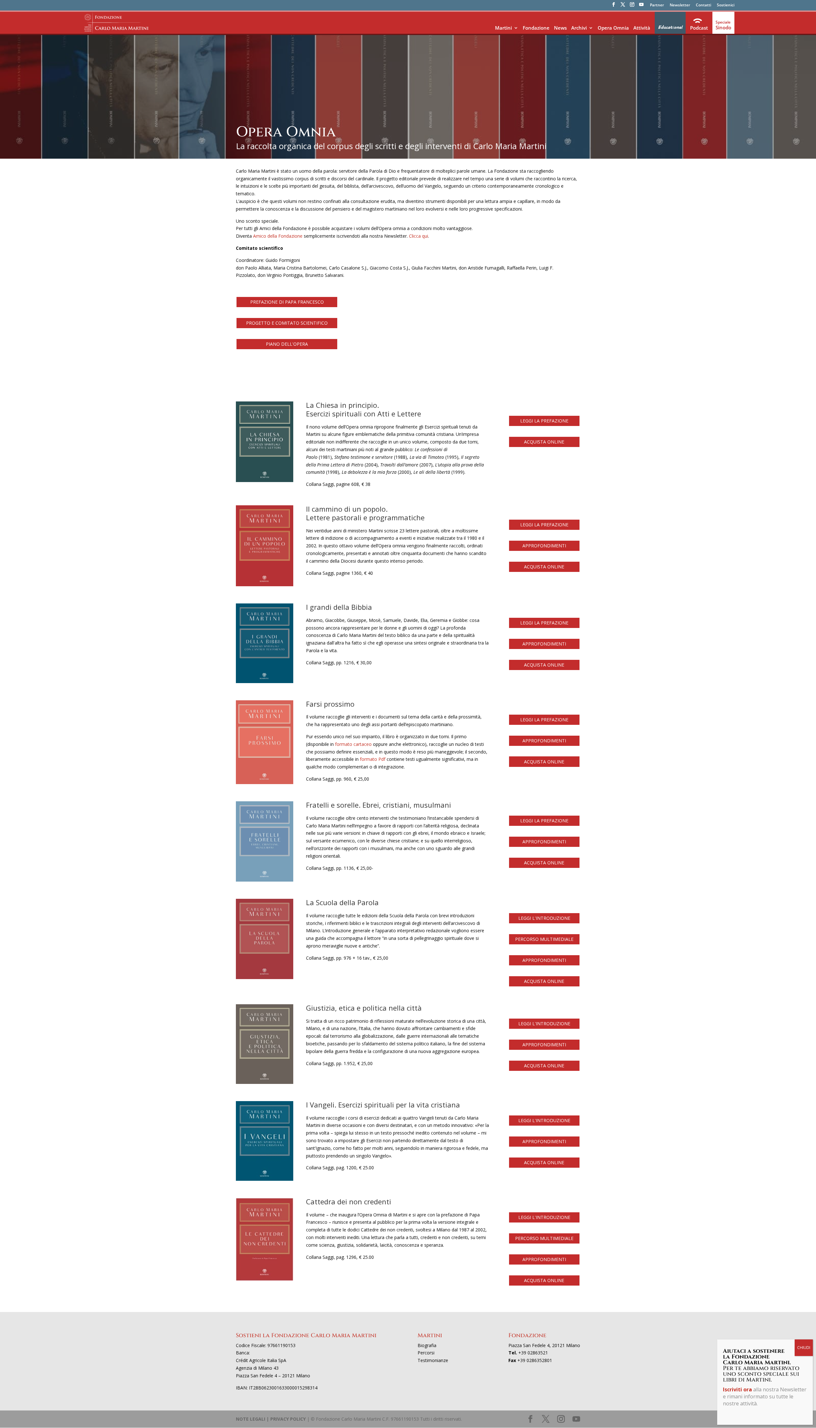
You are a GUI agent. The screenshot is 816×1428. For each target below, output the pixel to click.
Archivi (579, 28)
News (560, 28)
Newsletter (680, 5)
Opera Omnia (613, 28)
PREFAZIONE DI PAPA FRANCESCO (287, 302)
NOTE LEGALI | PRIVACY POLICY (271, 1419)
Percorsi (426, 1353)
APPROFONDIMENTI (544, 546)
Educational (670, 27)
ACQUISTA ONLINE (544, 442)
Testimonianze (433, 1360)
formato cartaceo (353, 744)
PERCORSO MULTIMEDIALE (544, 939)
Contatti (703, 5)
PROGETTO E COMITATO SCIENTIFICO (287, 323)
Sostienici (725, 5)
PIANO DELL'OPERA (287, 344)
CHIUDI (803, 1347)
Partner (657, 5)
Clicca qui (418, 236)
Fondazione (536, 28)
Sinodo (723, 27)
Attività (641, 28)
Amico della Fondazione (277, 236)
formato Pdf (372, 759)
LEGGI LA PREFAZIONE (544, 421)
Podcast (699, 28)
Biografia (427, 1345)
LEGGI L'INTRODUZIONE (544, 918)
